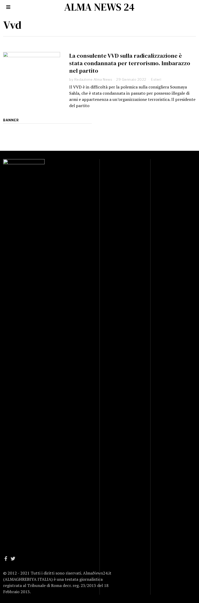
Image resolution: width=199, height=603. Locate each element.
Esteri (156, 79)
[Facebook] (6, 558)
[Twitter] (13, 558)
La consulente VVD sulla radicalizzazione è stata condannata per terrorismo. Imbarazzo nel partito (129, 63)
